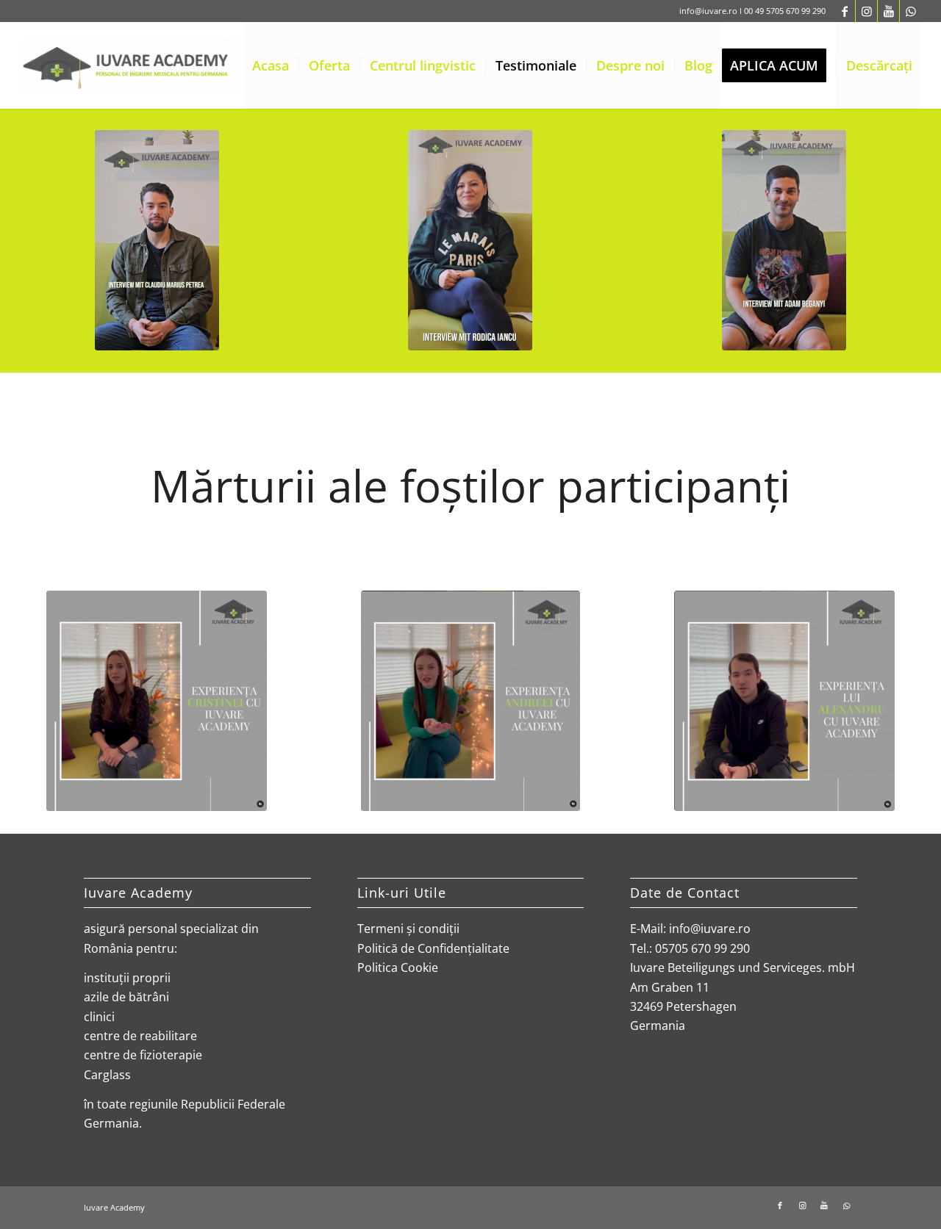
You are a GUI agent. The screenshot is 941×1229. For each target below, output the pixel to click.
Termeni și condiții (408, 928)
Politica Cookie (397, 967)
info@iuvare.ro (708, 10)
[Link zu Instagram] (866, 11)
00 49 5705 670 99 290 (785, 10)
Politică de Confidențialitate (433, 948)
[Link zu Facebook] (844, 11)
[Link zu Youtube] (888, 11)
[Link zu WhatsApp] (911, 11)
